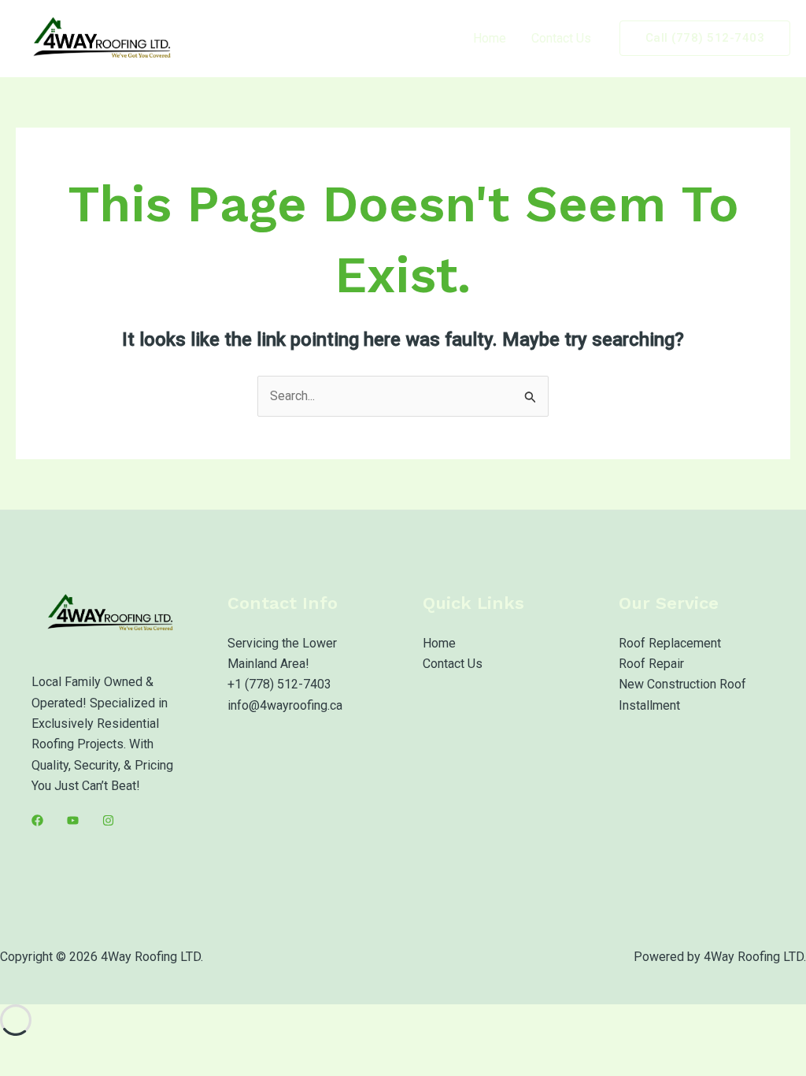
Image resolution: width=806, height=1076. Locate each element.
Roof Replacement (670, 643)
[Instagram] (108, 820)
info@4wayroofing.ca (284, 705)
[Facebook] (37, 820)
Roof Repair (651, 663)
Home (489, 38)
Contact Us (561, 38)
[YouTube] (73, 820)
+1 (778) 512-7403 (279, 684)
